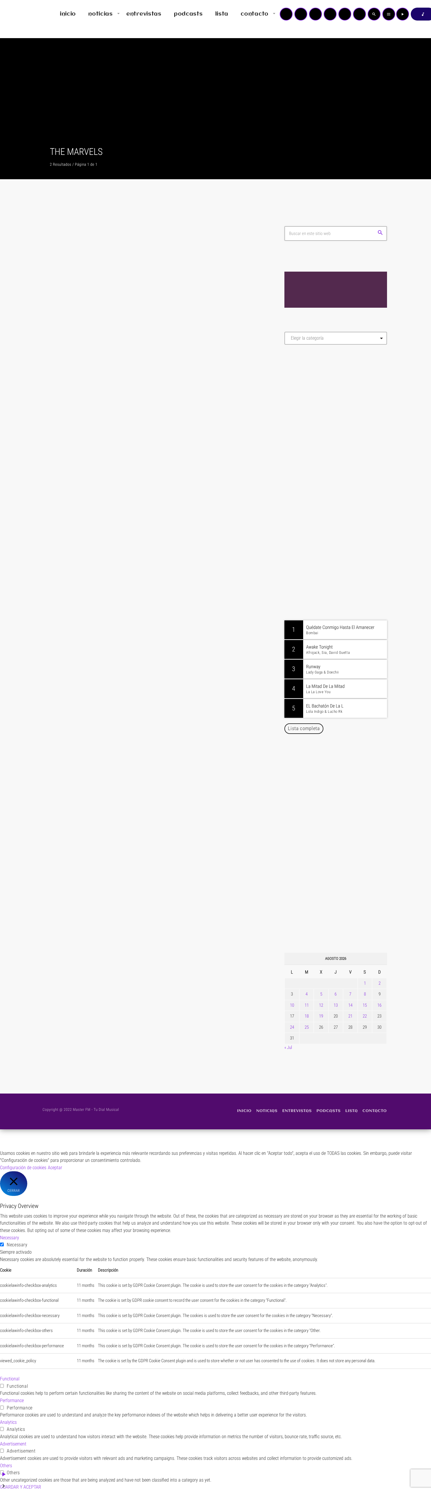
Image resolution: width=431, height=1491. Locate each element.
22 (365, 1016)
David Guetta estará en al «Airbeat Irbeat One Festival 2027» (342, 889)
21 (350, 1016)
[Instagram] (344, 14)
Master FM (302, 401)
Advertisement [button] (13, 1444)
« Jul (288, 1047)
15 (365, 1005)
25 (307, 1027)
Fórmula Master (311, 412)
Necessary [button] (9, 1237)
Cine (65, 360)
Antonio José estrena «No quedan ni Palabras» (344, 919)
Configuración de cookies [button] (23, 1167)
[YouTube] (286, 14)
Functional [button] (9, 1379)
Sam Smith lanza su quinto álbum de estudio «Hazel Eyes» (344, 829)
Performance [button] (12, 1400)
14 (350, 1005)
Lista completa (304, 728)
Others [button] (6, 1465)
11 (307, 1005)
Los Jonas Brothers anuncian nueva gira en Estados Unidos (343, 859)
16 (379, 1005)
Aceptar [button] (55, 1167)
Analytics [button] (8, 1422)
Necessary (17, 1245)
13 (336, 1005)
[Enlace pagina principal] (21, 14)
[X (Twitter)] (300, 14)
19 (321, 1016)
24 (292, 1027)
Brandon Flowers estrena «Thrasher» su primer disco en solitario (347, 769)
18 (307, 1016)
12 (321, 1005)
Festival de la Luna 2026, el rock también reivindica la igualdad (340, 799)
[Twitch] (315, 14)
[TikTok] (330, 14)
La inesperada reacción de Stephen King (131, 611)
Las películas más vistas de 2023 (119, 373)
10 (292, 1005)
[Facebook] (359, 14)
